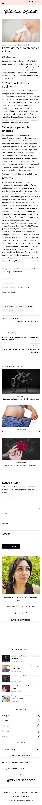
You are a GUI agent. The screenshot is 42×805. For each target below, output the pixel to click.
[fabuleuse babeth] (21, 12)
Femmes (12, 45)
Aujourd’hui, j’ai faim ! (21, 762)
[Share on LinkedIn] (38, 321)
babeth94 (5, 318)
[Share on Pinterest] (21, 30)
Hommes (5, 731)
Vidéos (5, 736)
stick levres (19, 310)
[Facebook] (30, 2)
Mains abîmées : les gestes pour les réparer (21, 465)
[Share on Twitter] (25, 321)
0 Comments (14, 318)
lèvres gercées (8, 310)
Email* (5, 524)
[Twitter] (32, 2)
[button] (3, 2)
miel (36, 141)
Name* (5, 513)
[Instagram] (35, 2)
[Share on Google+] (35, 321)
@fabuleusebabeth (21, 780)
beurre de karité (16, 158)
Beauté (5, 45)
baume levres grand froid (24, 306)
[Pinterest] (38, 2)
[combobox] (21, 749)
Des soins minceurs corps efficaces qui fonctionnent (21, 432)
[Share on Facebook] (28, 321)
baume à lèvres (8, 306)
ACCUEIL (7, 792)
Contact (25, 796)
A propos (5, 716)
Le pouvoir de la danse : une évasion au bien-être (21, 399)
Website (6, 534)
